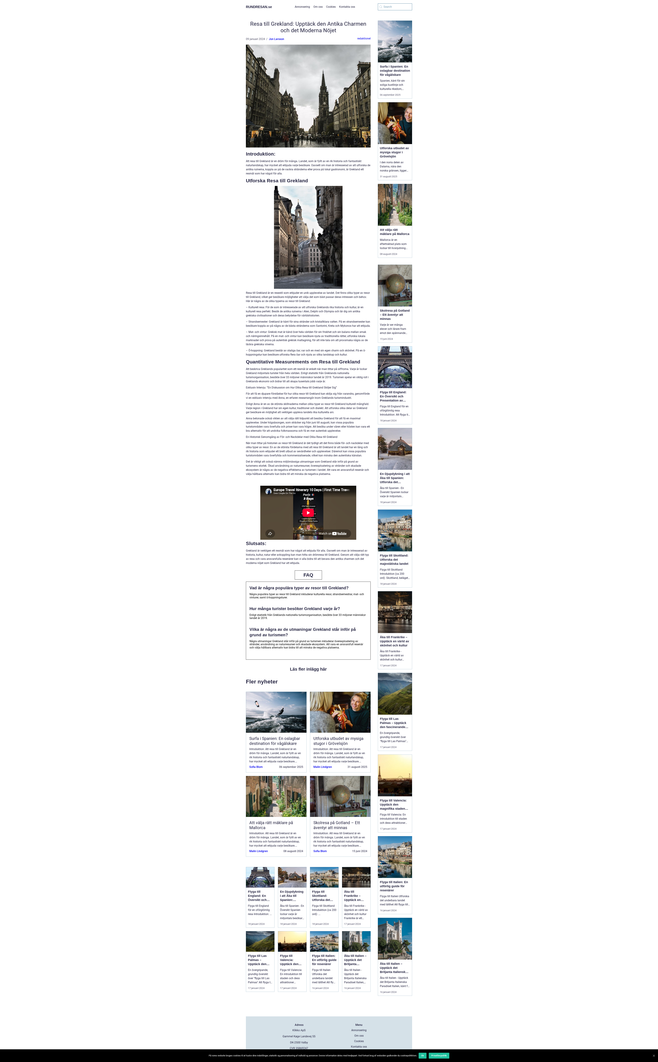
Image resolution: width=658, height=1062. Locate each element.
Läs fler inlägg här (308, 669)
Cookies (331, 6)
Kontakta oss (347, 6)
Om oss (318, 6)
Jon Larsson (276, 39)
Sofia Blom (256, 767)
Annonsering (302, 6)
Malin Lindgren (322, 767)
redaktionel (364, 38)
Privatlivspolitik (439, 1055)
